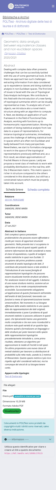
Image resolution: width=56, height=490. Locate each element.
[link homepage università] (17, 6)
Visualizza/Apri (12, 411)
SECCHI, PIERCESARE (14, 199)
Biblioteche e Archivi (16, 17)
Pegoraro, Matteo (15, 53)
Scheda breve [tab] (14, 189)
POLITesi (8, 33)
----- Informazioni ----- (18, 439)
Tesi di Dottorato (37, 33)
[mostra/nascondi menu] (53, 6)
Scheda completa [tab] (38, 189)
